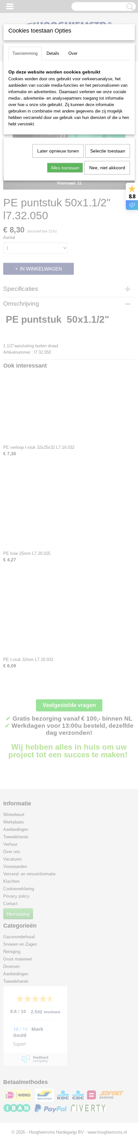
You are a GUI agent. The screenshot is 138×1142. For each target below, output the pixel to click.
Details (53, 53)
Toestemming (25, 53)
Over (72, 53)
